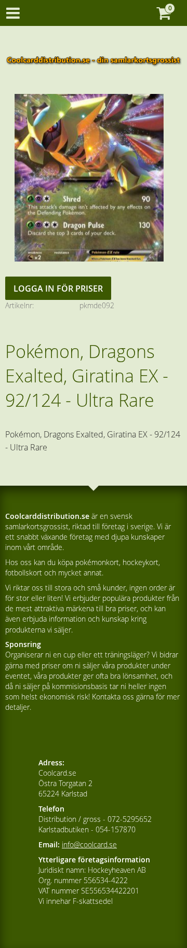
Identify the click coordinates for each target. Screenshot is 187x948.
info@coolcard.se (89, 844)
